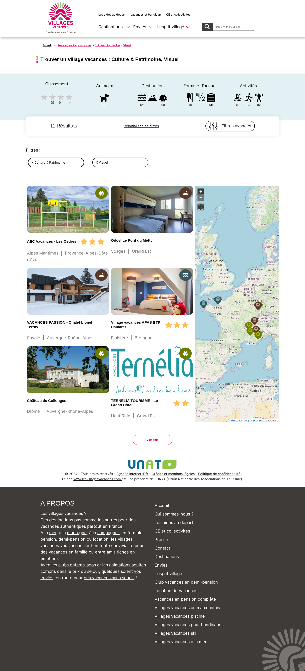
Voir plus (152, 439)
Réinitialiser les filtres (141, 126)
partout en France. (105, 526)
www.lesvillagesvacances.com (97, 479)
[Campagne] (163, 98)
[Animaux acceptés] (104, 98)
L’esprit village (170, 26)
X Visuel (102, 162)
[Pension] (189, 98)
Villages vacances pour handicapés (189, 624)
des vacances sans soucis (109, 577)
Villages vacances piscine (180, 616)
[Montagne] (152, 98)
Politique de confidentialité (219, 474)
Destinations (110, 26)
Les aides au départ (111, 14)
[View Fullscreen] (201, 207)
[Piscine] (237, 98)
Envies (139, 26)
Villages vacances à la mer (180, 641)
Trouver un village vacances (74, 45)
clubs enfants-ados (77, 564)
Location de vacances (176, 590)
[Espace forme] (259, 98)
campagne (108, 532)
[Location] (211, 98)
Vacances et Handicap (146, 14)
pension (48, 539)
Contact (162, 548)
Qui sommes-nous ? (174, 514)
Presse (161, 539)
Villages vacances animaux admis (187, 607)
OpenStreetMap (255, 420)
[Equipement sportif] (248, 98)
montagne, (77, 532)
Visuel (127, 45)
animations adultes (127, 564)
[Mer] (142, 98)
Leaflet (238, 420)
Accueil (47, 45)
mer (52, 532)
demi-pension (72, 539)
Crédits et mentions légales (173, 474)
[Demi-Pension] (200, 98)
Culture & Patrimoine (107, 45)
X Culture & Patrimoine (48, 162)
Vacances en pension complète (185, 599)
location (101, 539)
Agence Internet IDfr (132, 474)
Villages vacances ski (175, 633)
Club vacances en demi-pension (186, 582)
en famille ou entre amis (92, 552)
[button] (258, 335)
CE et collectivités (178, 14)
